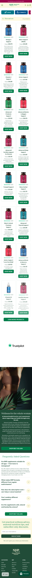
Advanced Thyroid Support (23, 224)
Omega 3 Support (8, 41)
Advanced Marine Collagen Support (23, 114)
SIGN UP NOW (16, 536)
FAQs (13, 566)
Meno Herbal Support (23, 188)
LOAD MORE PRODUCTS (16, 319)
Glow (2, 568)
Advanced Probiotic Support (9, 114)
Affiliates (24, 570)
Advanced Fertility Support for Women (8, 152)
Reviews (14, 564)
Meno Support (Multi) (23, 41)
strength (22, 12)
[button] (25, 5)
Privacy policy (26, 562)
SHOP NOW (8, 56)
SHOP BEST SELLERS (16, 448)
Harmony (3, 566)
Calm (9, 12)
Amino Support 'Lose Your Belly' (8, 261)
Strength (3, 564)
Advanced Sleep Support (23, 151)
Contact (14, 568)
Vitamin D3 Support (8, 298)
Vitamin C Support (9, 78)
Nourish (3, 570)
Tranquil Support (8, 187)
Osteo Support (23, 77)
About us (14, 562)
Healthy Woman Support (23, 298)
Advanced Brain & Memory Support (23, 262)
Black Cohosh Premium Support (8, 225)
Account (24, 568)
